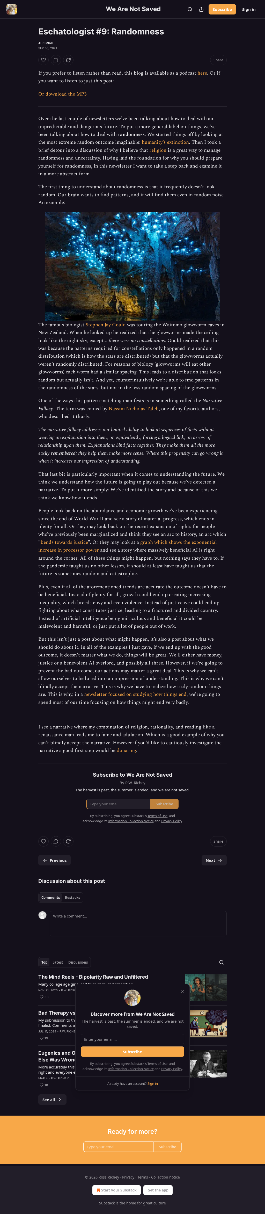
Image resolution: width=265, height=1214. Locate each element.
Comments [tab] (50, 897)
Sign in (249, 9)
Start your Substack (119, 1190)
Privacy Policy (171, 1068)
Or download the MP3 (62, 94)
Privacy (128, 1177)
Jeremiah (45, 43)
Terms (142, 1177)
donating (126, 750)
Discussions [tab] (78, 962)
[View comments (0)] (56, 60)
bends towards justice (64, 542)
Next (210, 860)
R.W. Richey (70, 990)
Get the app (158, 1190)
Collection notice (165, 1177)
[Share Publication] (201, 9)
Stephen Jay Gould (106, 325)
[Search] (190, 9)
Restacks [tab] (72, 897)
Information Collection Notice (131, 1068)
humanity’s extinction (165, 142)
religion (157, 150)
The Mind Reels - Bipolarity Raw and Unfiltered (93, 977)
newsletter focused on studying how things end (135, 694)
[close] (182, 991)
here (202, 73)
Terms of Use (157, 1063)
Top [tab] (44, 962)
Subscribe (222, 9)
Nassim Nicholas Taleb (134, 409)
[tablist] (60, 897)
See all (48, 1099)
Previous (58, 860)
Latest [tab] (58, 962)
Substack (107, 1203)
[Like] (43, 60)
